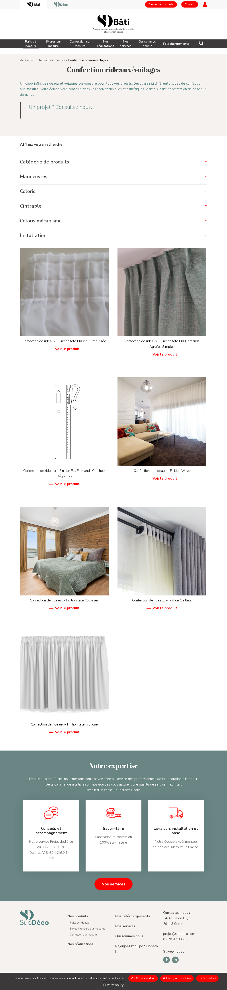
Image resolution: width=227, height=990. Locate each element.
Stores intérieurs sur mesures (87, 928)
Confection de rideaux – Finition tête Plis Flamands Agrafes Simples (162, 344)
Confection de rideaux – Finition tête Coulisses (64, 600)
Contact (190, 4)
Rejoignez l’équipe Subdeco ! (136, 949)
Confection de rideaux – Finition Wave (162, 471)
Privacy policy (113, 985)
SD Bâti (33, 4)
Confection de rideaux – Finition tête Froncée (64, 724)
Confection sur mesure (80, 43)
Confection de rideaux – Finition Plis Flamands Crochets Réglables (64, 473)
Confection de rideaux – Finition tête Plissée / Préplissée (64, 341)
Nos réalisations (105, 43)
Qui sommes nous (129, 936)
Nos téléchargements (132, 916)
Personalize (207, 978)
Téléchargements (175, 44)
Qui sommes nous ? (147, 43)
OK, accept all (144, 978)
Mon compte (205, 4)
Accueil (25, 60)
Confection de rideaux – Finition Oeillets (162, 600)
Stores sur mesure (53, 43)
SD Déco (60, 4)
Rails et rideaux (30, 43)
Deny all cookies (178, 978)
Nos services (125, 43)
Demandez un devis (161, 4)
